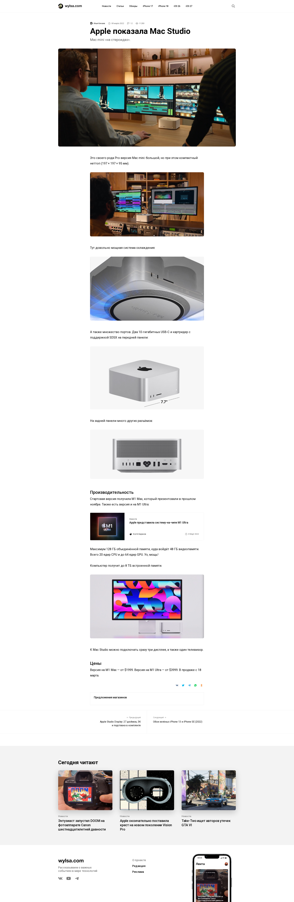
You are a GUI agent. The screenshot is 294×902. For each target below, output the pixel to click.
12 (131, 23)
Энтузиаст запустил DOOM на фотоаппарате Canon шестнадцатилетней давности (82, 825)
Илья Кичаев (99, 23)
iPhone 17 (148, 6)
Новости (106, 6)
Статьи (120, 6)
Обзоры (133, 6)
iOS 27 (189, 6)
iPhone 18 (163, 6)
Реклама (138, 871)
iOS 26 (177, 6)
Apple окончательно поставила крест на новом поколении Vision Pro (146, 825)
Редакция (138, 866)
